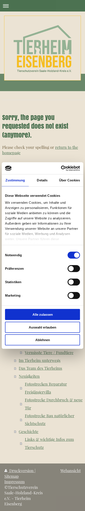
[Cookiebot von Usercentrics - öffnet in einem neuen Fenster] (61, 168)
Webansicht (70, 470)
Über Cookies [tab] (69, 180)
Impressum (14, 481)
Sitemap (11, 476)
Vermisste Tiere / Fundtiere (49, 352)
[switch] (74, 268)
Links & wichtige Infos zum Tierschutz (49, 443)
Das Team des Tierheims (40, 368)
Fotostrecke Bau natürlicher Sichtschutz (49, 419)
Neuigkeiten (29, 376)
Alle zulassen (42, 314)
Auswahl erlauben (42, 327)
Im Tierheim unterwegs (39, 360)
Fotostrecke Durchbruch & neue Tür (54, 403)
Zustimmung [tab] (15, 180)
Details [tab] (42, 180)
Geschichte (28, 431)
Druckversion (21, 470)
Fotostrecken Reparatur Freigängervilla (46, 387)
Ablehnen (42, 340)
